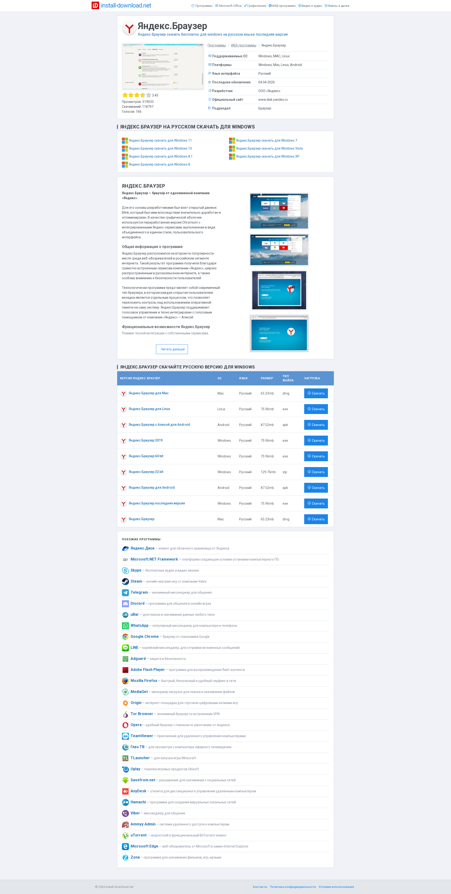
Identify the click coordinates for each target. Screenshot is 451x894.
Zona (135, 857)
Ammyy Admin (143, 824)
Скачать (318, 393)
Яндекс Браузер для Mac (149, 393)
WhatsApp (139, 625)
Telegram (139, 592)
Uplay (135, 768)
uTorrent (139, 835)
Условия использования (336, 887)
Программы (204, 6)
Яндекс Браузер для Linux (149, 409)
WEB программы (284, 6)
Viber (135, 813)
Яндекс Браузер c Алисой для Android (159, 424)
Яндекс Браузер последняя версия (157, 503)
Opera (136, 724)
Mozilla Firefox (144, 680)
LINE (134, 647)
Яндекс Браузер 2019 (146, 440)
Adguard (138, 658)
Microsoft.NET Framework (154, 559)
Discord (137, 603)
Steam (136, 581)
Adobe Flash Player (148, 669)
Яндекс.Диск (143, 548)
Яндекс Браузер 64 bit (146, 456)
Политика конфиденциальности (293, 887)
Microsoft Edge (144, 846)
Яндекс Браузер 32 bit (146, 472)
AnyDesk (138, 791)
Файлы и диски (338, 6)
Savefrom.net (143, 780)
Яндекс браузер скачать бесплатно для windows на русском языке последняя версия (213, 34)
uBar (135, 614)
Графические (256, 6)
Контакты (260, 887)
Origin (136, 702)
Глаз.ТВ (137, 746)
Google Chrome (145, 636)
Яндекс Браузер (141, 519)
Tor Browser (142, 713)
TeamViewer (142, 735)
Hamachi (138, 802)
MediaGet (139, 691)
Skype (136, 570)
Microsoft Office (229, 6)
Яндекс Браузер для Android (152, 487)
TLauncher (140, 757)
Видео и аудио (312, 6)
